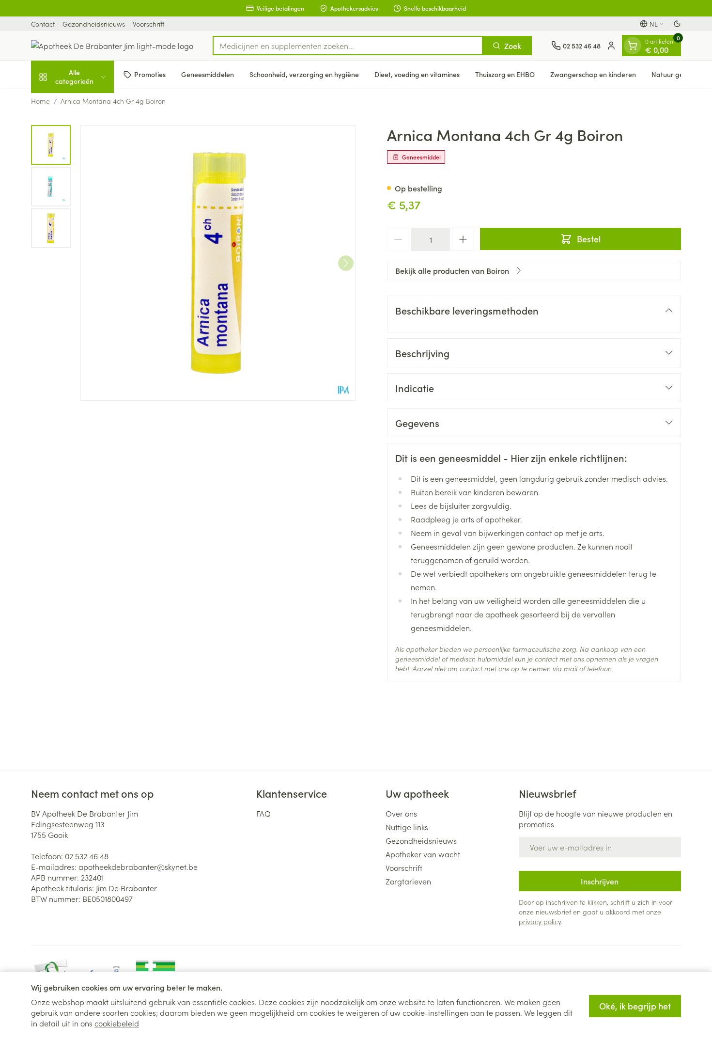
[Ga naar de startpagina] (112, 45)
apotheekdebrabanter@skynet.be (138, 866)
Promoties (150, 74)
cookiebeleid (116, 1023)
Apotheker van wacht (423, 854)
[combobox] (348, 45)
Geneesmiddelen (207, 74)
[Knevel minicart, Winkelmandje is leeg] (632, 45)
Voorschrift (148, 24)
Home (40, 101)
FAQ (263, 813)
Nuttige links (407, 826)
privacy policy (540, 921)
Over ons (401, 813)
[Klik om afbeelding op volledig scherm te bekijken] (218, 263)
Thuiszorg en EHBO (505, 74)
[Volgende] (346, 263)
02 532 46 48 (86, 856)
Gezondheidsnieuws (93, 24)
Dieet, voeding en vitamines (417, 74)
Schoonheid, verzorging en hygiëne (304, 74)
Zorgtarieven (408, 881)
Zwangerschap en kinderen (593, 74)
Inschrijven (600, 881)
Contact (43, 24)
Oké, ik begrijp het (635, 1006)
